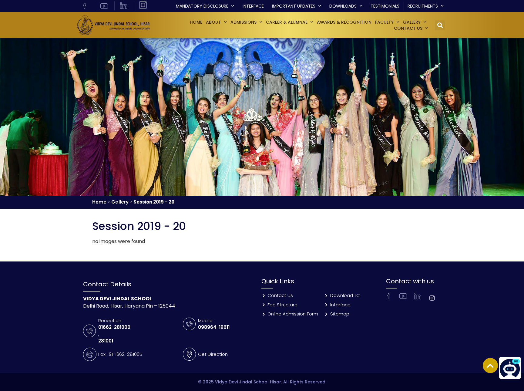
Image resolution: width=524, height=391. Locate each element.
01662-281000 (114, 327)
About (213, 22)
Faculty (384, 22)
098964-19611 (214, 327)
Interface (253, 6)
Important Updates (293, 6)
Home (196, 22)
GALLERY (412, 22)
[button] (440, 25)
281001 (105, 341)
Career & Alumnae (286, 22)
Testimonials (385, 6)
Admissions (243, 22)
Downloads (343, 6)
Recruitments (423, 6)
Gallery (120, 202)
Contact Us (408, 28)
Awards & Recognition (344, 22)
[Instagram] (432, 298)
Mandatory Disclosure (202, 6)
